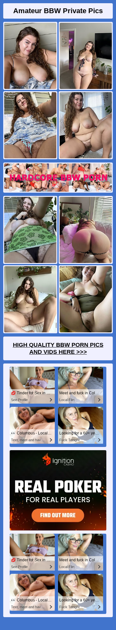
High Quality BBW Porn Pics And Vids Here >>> (58, 348)
